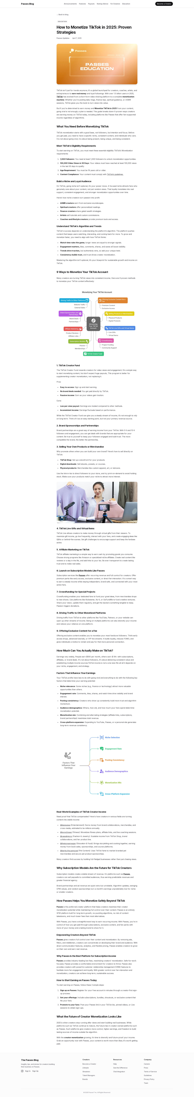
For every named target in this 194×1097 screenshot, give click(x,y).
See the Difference (120, 1068)
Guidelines (148, 1075)
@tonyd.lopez (66, 832)
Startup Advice (102, 4)
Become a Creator (89, 1064)
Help (115, 1064)
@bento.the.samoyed (69, 851)
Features (82, 4)
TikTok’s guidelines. (115, 174)
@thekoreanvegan (68, 843)
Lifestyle (86, 1068)
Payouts (91, 4)
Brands (85, 1079)
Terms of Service (150, 1072)
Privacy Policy (149, 1079)
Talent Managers (89, 1075)
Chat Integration (119, 1072)
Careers (147, 1064)
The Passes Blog (30, 1060)
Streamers (86, 1072)
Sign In (28, 1071)
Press (146, 1068)
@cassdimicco (66, 836)
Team (146, 1083)
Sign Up (35, 1071)
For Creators (115, 4)
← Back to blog (62, 14)
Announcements (70, 4)
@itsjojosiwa (65, 825)
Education (126, 4)
